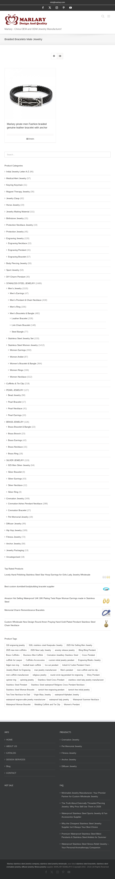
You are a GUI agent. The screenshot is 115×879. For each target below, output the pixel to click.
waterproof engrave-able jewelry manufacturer (25, 700)
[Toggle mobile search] (102, 16)
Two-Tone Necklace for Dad (18, 695)
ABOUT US (11, 746)
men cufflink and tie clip (87, 670)
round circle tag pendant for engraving (66, 675)
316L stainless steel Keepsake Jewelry (46, 645)
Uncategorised (13, 557)
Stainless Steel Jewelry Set (21, 338)
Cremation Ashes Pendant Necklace (25, 503)
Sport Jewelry (12, 270)
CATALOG (11, 753)
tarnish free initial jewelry (79, 690)
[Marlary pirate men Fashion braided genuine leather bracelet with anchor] (30, 93)
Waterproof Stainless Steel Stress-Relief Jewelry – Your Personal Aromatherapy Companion (85, 846)
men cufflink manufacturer (17, 675)
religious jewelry (39, 675)
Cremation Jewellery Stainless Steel (62, 655)
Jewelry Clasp (12, 198)
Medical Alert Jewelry (16, 178)
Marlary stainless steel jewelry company (23, 864)
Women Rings (16, 370)
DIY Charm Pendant (15, 277)
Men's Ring (15, 307)
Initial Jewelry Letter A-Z (17, 171)
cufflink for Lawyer (14, 660)
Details (31, 139)
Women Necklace (18, 377)
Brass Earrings (15, 440)
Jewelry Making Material (17, 211)
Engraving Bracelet (17, 257)
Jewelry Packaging (15, 550)
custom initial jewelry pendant (61, 660)
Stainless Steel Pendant (16, 685)
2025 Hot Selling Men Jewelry (79, 645)
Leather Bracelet (19, 318)
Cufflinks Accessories (35, 660)
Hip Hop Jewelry (14, 530)
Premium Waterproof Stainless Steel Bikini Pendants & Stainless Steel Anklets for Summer (84, 836)
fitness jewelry (40, 867)
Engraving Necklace (17, 243)
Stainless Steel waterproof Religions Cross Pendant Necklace (57, 685)
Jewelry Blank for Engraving (18, 670)
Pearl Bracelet (14, 402)
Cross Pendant (88, 655)
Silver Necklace (15, 485)
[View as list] (60, 56)
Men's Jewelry (15, 288)
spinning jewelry (27, 680)
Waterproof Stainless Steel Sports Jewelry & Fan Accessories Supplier (84, 815)
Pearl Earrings (15, 415)
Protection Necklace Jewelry (19, 225)
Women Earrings (18, 350)
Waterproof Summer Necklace (86, 700)
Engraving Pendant (17, 250)
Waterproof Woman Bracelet (18, 705)
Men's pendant (66, 670)
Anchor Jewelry (13, 543)
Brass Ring (13, 453)
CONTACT (11, 773)
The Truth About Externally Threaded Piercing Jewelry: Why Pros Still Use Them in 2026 (83, 805)
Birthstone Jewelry (15, 218)
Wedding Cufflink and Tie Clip (47, 705)
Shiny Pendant (93, 675)
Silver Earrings (15, 478)
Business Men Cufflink (33, 655)
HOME (9, 739)
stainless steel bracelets (86, 864)
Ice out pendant (51, 665)
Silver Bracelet (15, 472)
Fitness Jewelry (13, 537)
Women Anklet (17, 357)
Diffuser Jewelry (13, 523)
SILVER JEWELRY (15, 460)
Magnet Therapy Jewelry (18, 191)
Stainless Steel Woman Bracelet (20, 690)
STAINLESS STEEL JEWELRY (20, 283)
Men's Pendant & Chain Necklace (25, 300)
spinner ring (11, 680)
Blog (8, 766)
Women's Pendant (72, 705)
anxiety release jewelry (65, 650)
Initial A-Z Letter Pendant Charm (76, 665)
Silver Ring (13, 492)
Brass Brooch (14, 433)
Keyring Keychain (14, 185)
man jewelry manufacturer (45, 670)
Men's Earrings (17, 293)
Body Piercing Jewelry (16, 263)
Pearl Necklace (15, 408)
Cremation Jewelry (15, 498)
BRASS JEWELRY (15, 422)
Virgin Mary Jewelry (42, 695)
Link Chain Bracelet (21, 325)
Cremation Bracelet (17, 510)
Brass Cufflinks (12, 655)
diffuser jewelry (28, 867)
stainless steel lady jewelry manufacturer (86, 680)
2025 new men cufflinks (16, 650)
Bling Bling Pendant (87, 650)
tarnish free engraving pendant (51, 690)
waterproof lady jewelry (59, 700)
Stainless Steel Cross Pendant (51, 680)
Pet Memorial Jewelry (18, 517)
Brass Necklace (15, 447)
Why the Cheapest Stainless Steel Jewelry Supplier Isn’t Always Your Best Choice (81, 825)
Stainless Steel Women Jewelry (23, 345)
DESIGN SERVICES (15, 759)
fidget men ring (12, 665)
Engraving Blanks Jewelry (89, 660)
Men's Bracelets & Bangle (22, 313)
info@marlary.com (57, 2)
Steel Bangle (18, 331)
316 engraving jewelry (15, 645)
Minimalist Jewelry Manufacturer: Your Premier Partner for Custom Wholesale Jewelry (84, 795)
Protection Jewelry (15, 231)
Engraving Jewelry (15, 238)
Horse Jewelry (13, 205)
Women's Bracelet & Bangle (23, 363)
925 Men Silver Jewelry (19, 465)
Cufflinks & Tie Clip (15, 383)
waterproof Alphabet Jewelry (67, 695)
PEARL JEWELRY (14, 390)
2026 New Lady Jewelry (41, 650)
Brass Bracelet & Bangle (19, 427)
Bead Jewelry (14, 395)
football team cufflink (32, 665)
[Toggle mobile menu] (109, 16)
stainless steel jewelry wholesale (53, 864)
